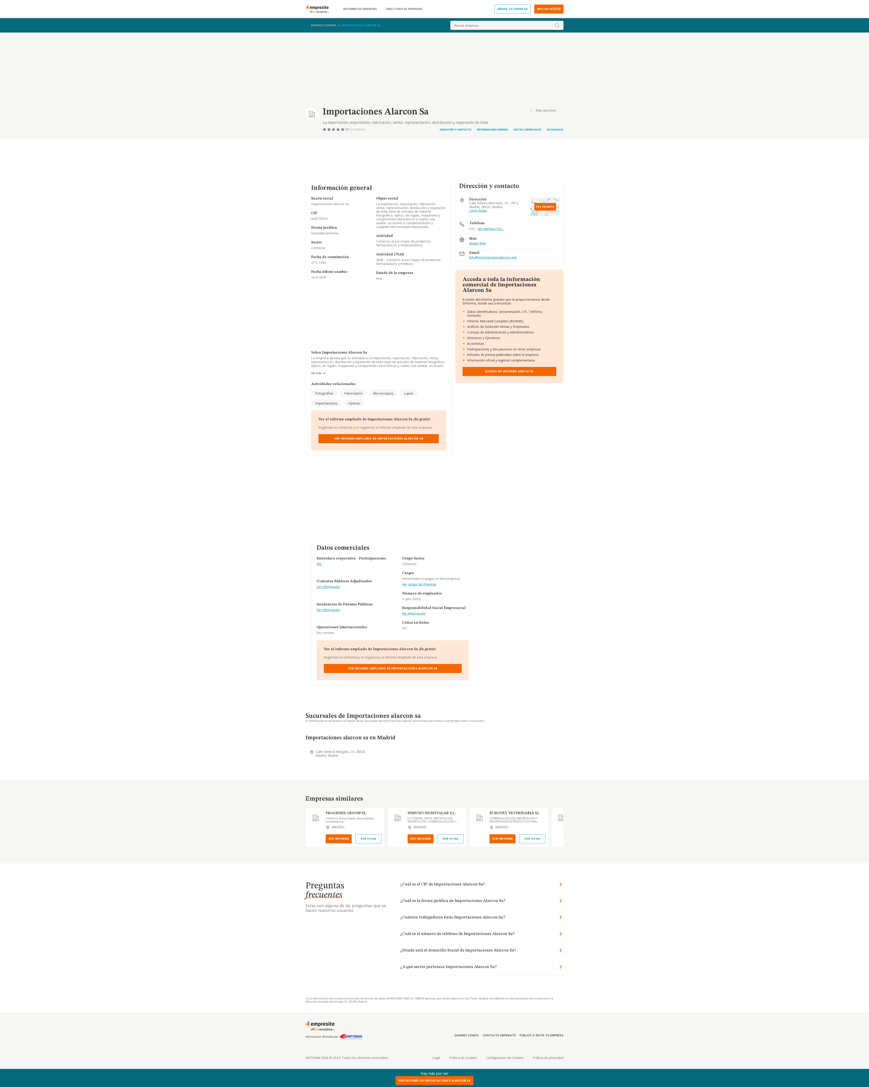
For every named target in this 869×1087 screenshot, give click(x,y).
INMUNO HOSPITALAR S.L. (432, 813)
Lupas (408, 393)
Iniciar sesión (549, 9)
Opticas (354, 403)
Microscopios (383, 393)
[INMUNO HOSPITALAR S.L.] (397, 817)
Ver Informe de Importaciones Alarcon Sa (434, 1080)
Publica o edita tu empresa (541, 1035)
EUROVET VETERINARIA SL (514, 813)
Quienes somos (466, 1035)
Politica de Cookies (463, 1058)
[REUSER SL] (561, 817)
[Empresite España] (319, 9)
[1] (325, 129)
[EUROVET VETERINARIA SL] (479, 817)
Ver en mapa (545, 206)
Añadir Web (477, 243)
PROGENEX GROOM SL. (346, 813)
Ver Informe (338, 839)
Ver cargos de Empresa (419, 584)
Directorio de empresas (404, 9)
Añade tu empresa (512, 9)
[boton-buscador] (557, 25)
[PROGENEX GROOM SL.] (315, 817)
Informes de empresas (360, 9)
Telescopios (353, 393)
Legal (436, 1058)
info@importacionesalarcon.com (493, 257)
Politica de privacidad (548, 1058)
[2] (329, 129)
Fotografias (324, 393)
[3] (334, 129)
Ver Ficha (368, 839)
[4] (338, 129)
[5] (343, 129)
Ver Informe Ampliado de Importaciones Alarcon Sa (378, 438)
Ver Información (328, 587)
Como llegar (478, 211)
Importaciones (326, 403)
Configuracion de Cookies (505, 1058)
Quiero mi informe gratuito (509, 371)
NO (319, 564)
